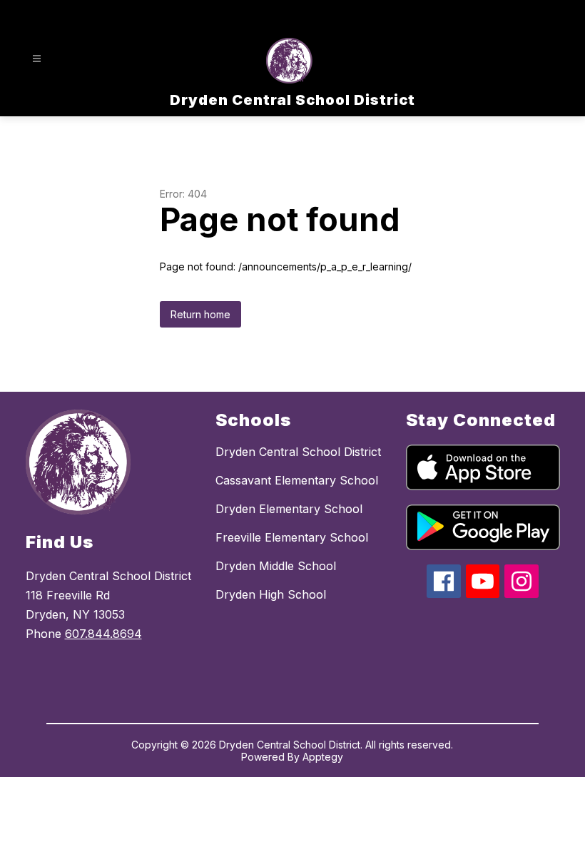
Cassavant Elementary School (296, 480)
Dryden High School (270, 594)
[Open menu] (37, 59)
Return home (200, 314)
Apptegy (322, 757)
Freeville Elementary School (291, 537)
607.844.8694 (103, 634)
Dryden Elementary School (288, 509)
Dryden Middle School (275, 566)
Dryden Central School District (298, 452)
